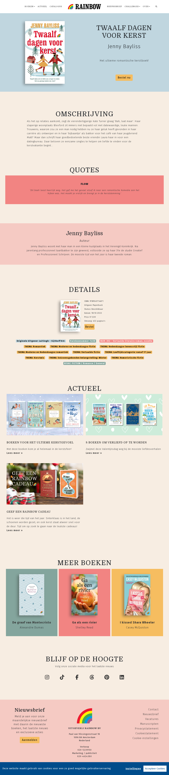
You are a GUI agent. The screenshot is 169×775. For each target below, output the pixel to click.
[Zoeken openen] (156, 6)
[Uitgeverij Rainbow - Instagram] (47, 677)
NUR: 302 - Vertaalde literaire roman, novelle (126, 341)
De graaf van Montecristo (31, 622)
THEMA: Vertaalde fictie (86, 352)
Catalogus (56, 6)
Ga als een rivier (84, 622)
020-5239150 (85, 750)
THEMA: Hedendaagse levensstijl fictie (122, 346)
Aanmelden (29, 740)
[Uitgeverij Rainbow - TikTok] (62, 677)
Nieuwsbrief (114, 6)
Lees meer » (15, 453)
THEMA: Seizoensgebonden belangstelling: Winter (77, 358)
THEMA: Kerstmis (35, 358)
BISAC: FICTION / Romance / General (84, 363)
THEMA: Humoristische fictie (127, 358)
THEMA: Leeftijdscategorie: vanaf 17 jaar (128, 352)
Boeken (29, 6)
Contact (153, 709)
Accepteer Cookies (155, 768)
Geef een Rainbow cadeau (29, 511)
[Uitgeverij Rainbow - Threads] (92, 677)
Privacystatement (147, 728)
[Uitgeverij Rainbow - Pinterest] (107, 677)
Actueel (42, 6)
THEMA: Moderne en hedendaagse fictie (73, 346)
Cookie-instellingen (146, 738)
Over (146, 6)
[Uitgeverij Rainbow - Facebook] (77, 677)
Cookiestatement (147, 733)
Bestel (89, 326)
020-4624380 (84, 756)
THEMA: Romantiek (35, 346)
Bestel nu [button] (124, 77)
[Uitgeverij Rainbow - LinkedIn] (122, 677)
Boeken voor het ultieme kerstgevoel (40, 442)
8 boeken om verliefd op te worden (116, 442)
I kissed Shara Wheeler (137, 622)
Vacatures (152, 719)
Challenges (132, 6)
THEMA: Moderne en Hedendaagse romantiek (42, 352)
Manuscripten (149, 723)
